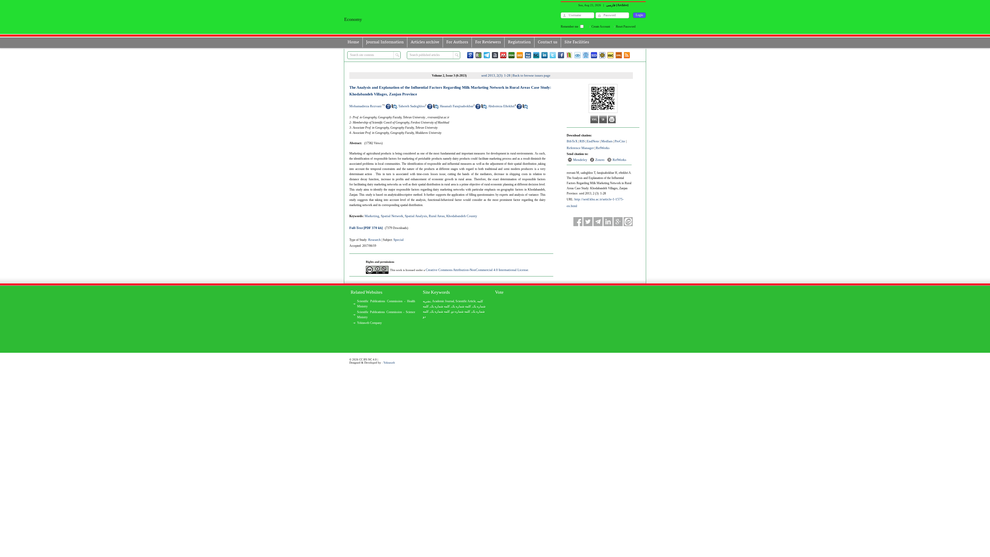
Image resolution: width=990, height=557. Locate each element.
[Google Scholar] (470, 55)
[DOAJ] (511, 55)
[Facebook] (561, 55)
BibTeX (572, 141)
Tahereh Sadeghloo (411, 106)
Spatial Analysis (416, 216)
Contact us (547, 42)
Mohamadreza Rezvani (365, 106)
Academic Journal (443, 301)
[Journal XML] (619, 55)
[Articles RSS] (627, 55)
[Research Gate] (478, 55)
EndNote (593, 141)
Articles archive (425, 42)
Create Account (600, 26)
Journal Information (385, 42)
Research (374, 240)
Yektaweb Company (369, 323)
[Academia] (495, 55)
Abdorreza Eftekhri (501, 106)
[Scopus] (536, 55)
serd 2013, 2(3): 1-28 (495, 75)
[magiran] (569, 55)
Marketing (372, 216)
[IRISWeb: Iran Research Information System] (577, 55)
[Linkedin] (544, 55)
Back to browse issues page (531, 75)
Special (398, 240)
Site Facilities (576, 42)
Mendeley (580, 160)
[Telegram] (487, 55)
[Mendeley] (503, 55)
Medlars (607, 141)
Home (353, 42)
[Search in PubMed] (394, 108)
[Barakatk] (586, 55)
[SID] (594, 55)
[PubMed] (528, 55)
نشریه (427, 301)
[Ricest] (602, 55)
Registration (519, 42)
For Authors (457, 42)
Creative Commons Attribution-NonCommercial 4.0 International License (477, 270)
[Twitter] (553, 55)
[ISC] (610, 55)
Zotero (600, 160)
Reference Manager (580, 148)
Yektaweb (389, 362)
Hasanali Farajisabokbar (456, 106)
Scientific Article (466, 301)
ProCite (620, 141)
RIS (582, 141)
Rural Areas (437, 216)
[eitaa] (628, 221)
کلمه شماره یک (440, 306)
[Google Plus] (618, 221)
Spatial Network (392, 216)
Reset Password (626, 26)
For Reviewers (488, 42)
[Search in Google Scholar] (388, 108)
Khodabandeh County (461, 216)
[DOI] (520, 55)
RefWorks (602, 148)
